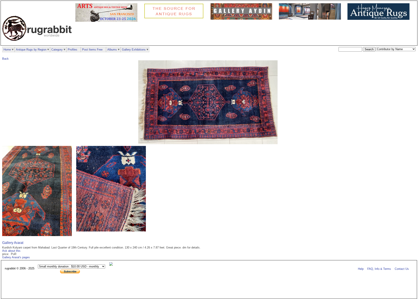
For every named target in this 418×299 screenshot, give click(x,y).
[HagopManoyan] (379, 18)
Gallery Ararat (12, 243)
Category (57, 49)
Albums (112, 49)
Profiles (72, 49)
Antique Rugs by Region (31, 49)
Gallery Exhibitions (134, 49)
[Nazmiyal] (175, 17)
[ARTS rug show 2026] (107, 20)
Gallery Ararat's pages (16, 257)
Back (5, 58)
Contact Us (402, 268)
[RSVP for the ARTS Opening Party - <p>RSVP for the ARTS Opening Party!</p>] (112, 264)
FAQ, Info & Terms (379, 268)
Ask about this (11, 250)
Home (7, 49)
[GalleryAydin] (242, 18)
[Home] (38, 43)
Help (361, 268)
